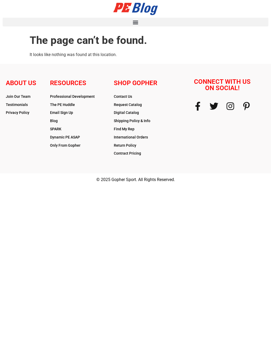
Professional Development (72, 96)
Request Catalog (128, 105)
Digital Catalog (126, 112)
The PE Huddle (62, 105)
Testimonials (17, 105)
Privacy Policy (17, 112)
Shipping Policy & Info (132, 121)
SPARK (55, 129)
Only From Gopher (65, 145)
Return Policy (125, 145)
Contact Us (123, 96)
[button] (135, 22)
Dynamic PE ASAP (65, 137)
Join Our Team (18, 96)
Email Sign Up (61, 112)
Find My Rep (124, 129)
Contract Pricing (127, 153)
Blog (54, 121)
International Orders (131, 137)
